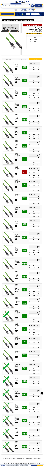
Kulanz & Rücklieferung (20, 464)
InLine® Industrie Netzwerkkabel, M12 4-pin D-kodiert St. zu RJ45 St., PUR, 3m (17, 169)
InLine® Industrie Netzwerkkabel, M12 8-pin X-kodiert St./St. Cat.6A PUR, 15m (17, 418)
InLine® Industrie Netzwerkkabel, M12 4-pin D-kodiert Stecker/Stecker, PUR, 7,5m (17, 287)
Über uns (29, 463)
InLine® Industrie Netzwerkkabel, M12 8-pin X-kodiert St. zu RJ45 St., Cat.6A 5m (17, 248)
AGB (33, 463)
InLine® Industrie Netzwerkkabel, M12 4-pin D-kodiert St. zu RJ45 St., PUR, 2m (17, 117)
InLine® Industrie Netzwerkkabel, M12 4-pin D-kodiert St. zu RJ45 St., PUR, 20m (17, 431)
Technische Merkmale (22, 59)
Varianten (35, 59)
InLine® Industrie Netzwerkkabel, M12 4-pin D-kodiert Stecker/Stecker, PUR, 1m (17, 78)
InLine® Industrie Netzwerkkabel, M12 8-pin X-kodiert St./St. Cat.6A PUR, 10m (17, 365)
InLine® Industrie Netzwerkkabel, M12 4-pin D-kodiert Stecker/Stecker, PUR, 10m (17, 339)
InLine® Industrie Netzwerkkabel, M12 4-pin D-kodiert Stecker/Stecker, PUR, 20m (17, 444)
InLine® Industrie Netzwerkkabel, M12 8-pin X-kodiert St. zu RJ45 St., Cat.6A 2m (17, 143)
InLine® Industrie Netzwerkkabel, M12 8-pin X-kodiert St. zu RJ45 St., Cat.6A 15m (17, 405)
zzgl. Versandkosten (39, 31)
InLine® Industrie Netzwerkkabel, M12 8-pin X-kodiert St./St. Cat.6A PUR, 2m (17, 155)
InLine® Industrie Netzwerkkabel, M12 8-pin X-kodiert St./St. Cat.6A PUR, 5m (17, 260)
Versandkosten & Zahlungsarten (9, 463)
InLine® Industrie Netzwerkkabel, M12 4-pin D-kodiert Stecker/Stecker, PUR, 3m (17, 182)
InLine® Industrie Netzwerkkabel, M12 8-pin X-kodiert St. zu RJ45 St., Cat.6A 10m (17, 352)
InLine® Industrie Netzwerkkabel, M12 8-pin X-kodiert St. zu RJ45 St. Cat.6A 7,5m (17, 300)
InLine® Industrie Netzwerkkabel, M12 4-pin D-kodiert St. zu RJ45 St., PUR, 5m (17, 222)
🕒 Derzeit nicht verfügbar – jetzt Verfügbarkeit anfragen (32, 33)
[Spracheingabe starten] (32, 5)
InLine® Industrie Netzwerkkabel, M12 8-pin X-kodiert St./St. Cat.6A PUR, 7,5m (17, 313)
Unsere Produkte (7, 14)
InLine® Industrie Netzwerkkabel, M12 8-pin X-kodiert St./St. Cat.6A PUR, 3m (17, 208)
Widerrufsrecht (37, 463)
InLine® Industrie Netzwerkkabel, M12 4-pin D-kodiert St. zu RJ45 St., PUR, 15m (17, 379)
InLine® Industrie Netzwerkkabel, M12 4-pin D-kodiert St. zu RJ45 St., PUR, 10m (17, 326)
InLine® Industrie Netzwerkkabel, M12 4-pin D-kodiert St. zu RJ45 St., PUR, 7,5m (17, 274)
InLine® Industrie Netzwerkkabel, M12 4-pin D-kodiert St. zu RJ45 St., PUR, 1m (17, 65)
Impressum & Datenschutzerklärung (21, 463)
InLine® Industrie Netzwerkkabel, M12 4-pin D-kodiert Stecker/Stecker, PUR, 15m (17, 392)
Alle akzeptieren (40, 465)
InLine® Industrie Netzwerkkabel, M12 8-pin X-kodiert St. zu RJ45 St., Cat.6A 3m (17, 195)
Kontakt (26, 464)
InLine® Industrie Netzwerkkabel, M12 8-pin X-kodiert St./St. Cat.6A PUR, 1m (17, 103)
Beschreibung (8, 59)
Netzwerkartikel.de (22, 2)
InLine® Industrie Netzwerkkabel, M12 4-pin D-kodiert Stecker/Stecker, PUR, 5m (17, 235)
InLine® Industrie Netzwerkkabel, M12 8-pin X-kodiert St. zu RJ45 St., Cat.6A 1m (17, 91)
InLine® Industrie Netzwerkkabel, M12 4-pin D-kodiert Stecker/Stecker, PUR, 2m (17, 130)
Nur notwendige (34, 465)
